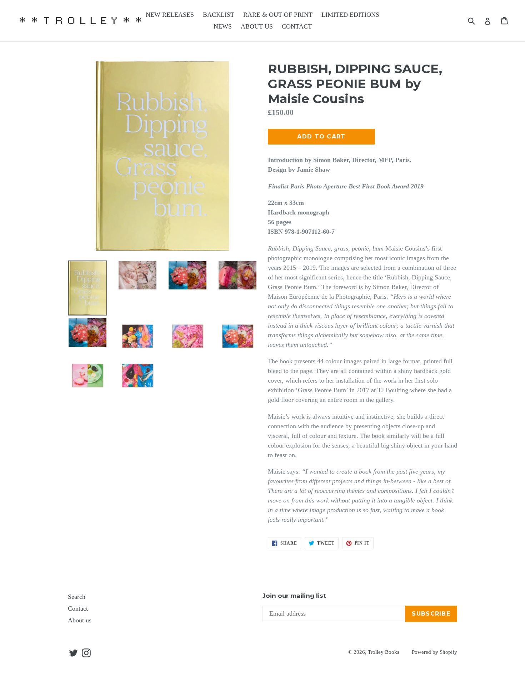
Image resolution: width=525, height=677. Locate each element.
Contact (78, 608)
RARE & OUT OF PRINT (277, 14)
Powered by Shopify (434, 652)
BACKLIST (218, 14)
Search (76, 596)
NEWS (223, 26)
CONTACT (297, 26)
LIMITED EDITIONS (350, 14)
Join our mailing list (294, 595)
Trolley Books (383, 652)
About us (79, 620)
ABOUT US (257, 26)
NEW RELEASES (170, 14)
